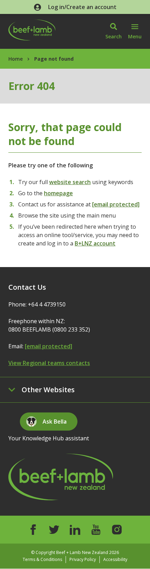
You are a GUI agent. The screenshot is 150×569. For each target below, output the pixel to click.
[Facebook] (33, 529)
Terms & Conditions (42, 559)
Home (15, 58)
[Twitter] (54, 529)
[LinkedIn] (75, 529)
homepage (58, 193)
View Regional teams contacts (49, 363)
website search (70, 182)
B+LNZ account (95, 243)
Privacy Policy (82, 559)
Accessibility (115, 559)
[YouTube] (96, 529)
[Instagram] (117, 529)
